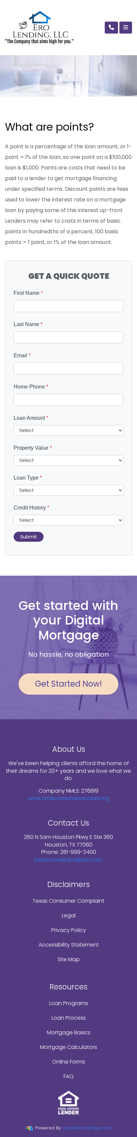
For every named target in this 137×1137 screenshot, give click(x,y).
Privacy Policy (68, 930)
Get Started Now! (68, 683)
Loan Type (28, 478)
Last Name (28, 324)
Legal (68, 915)
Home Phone (31, 387)
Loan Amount (31, 418)
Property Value (33, 448)
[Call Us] (111, 28)
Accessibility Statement (69, 945)
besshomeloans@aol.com (68, 859)
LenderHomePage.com (87, 1128)
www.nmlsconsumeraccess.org (68, 798)
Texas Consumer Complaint (68, 901)
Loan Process (69, 1018)
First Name (28, 293)
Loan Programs (68, 1003)
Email (22, 355)
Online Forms (68, 1062)
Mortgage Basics (68, 1032)
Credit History (31, 508)
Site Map (69, 959)
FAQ (68, 1076)
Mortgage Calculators (68, 1047)
